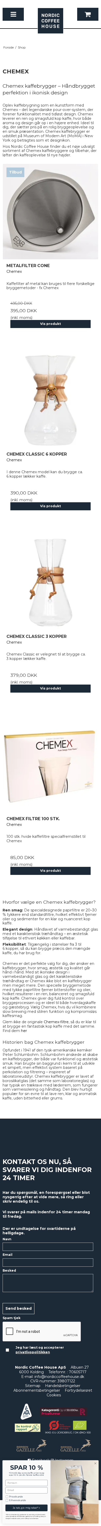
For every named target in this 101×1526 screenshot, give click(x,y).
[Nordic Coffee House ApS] (50, 23)
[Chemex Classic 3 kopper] (50, 582)
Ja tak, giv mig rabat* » (26, 1507)
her (24, 1030)
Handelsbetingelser (62, 1385)
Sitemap (32, 1385)
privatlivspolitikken (33, 1352)
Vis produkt (50, 324)
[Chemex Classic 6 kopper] (50, 400)
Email (7, 1255)
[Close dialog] (95, 1463)
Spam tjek (11, 1318)
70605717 (77, 1372)
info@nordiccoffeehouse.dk (59, 1376)
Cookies (54, 1395)
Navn (7, 1239)
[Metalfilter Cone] (50, 211)
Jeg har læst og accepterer (40, 1350)
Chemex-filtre (56, 1022)
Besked (9, 1270)
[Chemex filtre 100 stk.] (50, 764)
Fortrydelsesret (78, 1390)
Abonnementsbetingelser (36, 1390)
